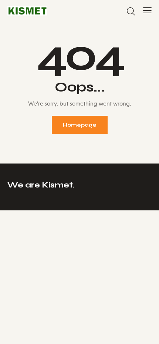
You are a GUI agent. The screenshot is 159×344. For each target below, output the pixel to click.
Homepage (80, 125)
